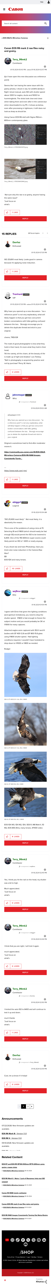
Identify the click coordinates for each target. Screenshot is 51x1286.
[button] (47, 3)
